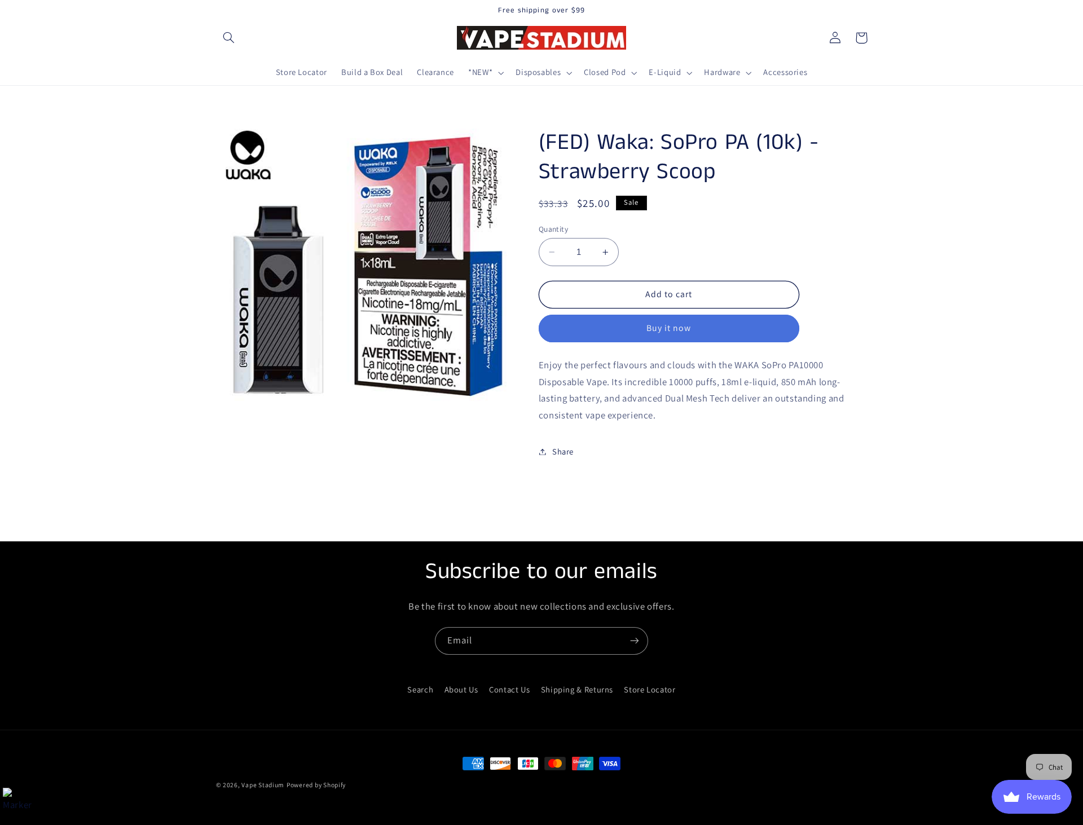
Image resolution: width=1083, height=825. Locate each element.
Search (420, 689)
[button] (229, 38)
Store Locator (649, 689)
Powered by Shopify (316, 784)
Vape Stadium (262, 784)
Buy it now (669, 328)
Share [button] (563, 451)
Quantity (553, 229)
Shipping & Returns (577, 689)
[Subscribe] (635, 641)
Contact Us (509, 689)
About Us (461, 689)
